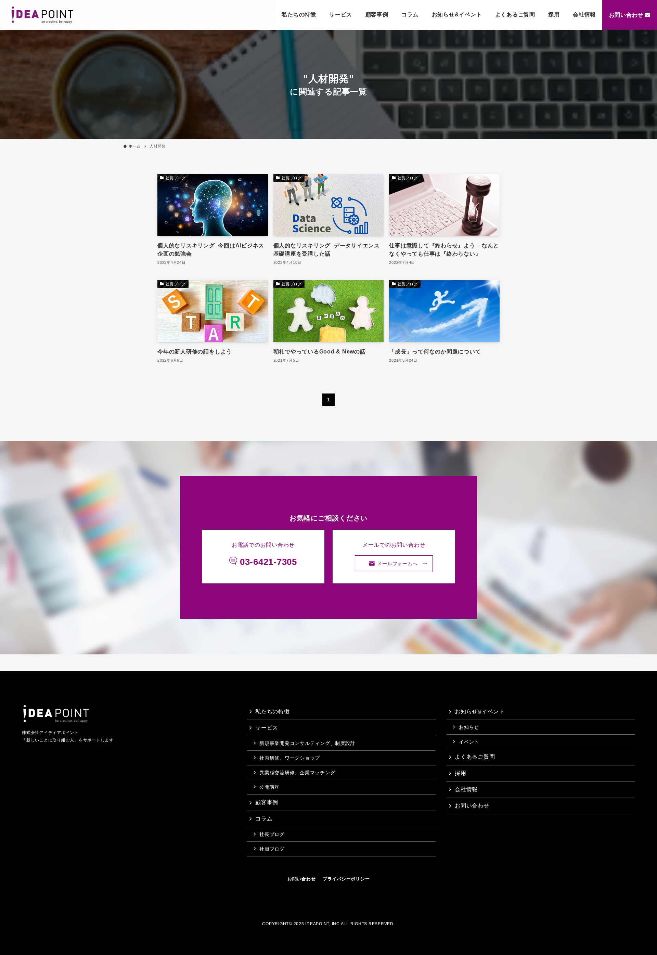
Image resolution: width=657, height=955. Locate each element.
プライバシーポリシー (346, 878)
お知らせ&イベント (457, 14)
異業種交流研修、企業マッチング (297, 772)
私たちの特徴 (299, 14)
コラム (409, 14)
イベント (469, 742)
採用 (554, 14)
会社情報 (584, 14)
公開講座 (269, 787)
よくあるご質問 (515, 14)
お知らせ (469, 727)
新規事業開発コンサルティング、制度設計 (307, 743)
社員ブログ (272, 849)
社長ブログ (272, 834)
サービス (340, 14)
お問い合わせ (626, 15)
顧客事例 (376, 14)
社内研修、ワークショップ (289, 758)
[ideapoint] (42, 15)
